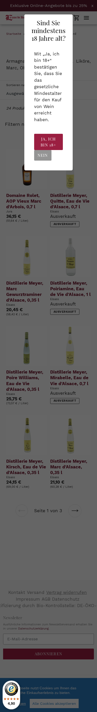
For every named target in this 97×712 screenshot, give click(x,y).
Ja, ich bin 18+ (48, 141)
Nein (43, 155)
